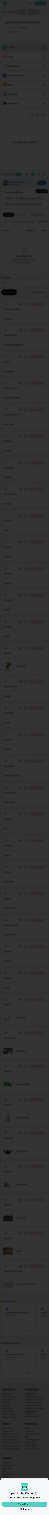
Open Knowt (24, 1504)
